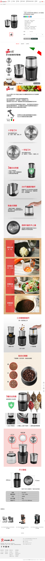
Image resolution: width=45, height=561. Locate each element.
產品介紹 (17, 43)
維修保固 (6, 553)
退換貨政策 (17, 554)
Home (1, 4)
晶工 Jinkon (11, 553)
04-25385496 (26, 541)
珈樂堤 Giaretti (11, 556)
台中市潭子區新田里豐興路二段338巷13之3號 (30, 538)
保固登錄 (16, 556)
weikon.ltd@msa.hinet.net (28, 542)
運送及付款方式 (17, 553)
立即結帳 (35, 38)
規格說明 (22, 43)
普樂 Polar (11, 554)
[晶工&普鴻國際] (3, 1)
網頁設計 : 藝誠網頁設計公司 (40, 559)
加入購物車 (28, 38)
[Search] (44, 1)
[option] (11, 21)
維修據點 (2, 553)
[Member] (40, 1)
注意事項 (27, 43)
